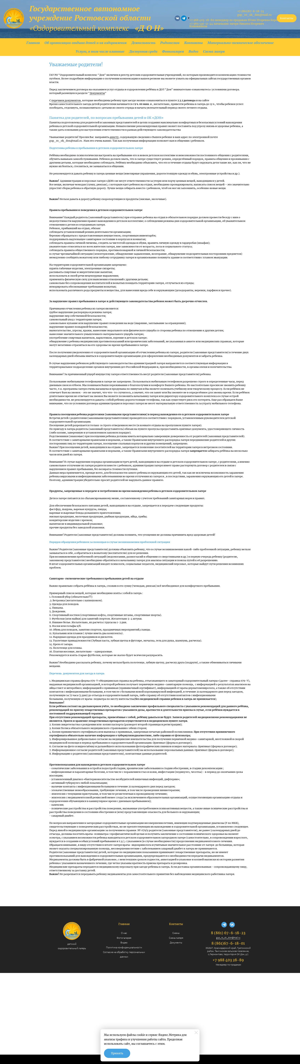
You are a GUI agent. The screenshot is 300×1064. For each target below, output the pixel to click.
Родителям (170, 42)
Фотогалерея (173, 51)
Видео (193, 51)
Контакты (193, 42)
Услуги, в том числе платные (100, 51)
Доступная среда (143, 51)
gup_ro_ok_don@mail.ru (228, 937)
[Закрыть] (196, 1032)
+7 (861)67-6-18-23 (250, 11)
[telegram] (184, 18)
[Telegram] (224, 924)
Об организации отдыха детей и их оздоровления (85, 42)
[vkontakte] (177, 18)
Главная (33, 42)
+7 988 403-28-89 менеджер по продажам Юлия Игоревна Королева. (236, 20)
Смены (176, 933)
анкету (114, 137)
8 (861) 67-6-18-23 (228, 933)
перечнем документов (66, 100)
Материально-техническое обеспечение (240, 42)
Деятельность (143, 42)
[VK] (232, 924)
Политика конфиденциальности (124, 947)
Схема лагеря (214, 51)
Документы (97, 93)
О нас (124, 933)
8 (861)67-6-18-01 (228, 943)
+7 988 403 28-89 (228, 960)
